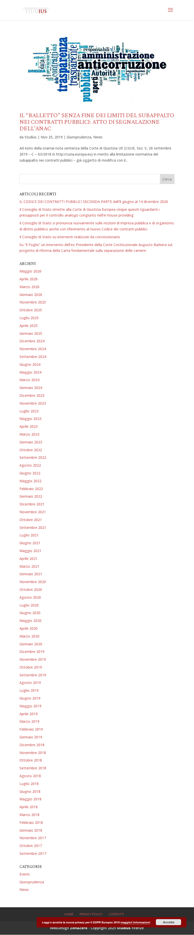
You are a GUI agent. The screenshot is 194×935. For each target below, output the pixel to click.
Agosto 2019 (30, 682)
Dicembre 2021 (31, 504)
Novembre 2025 (32, 302)
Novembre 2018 (32, 752)
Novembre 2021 (32, 511)
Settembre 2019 (32, 675)
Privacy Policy (91, 914)
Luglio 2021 (29, 535)
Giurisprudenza (79, 137)
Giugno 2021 (29, 542)
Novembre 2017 (32, 837)
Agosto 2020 (30, 597)
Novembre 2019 (32, 659)
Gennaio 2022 (30, 496)
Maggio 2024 (30, 372)
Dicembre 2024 (31, 341)
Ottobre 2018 (30, 760)
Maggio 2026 (30, 271)
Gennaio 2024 (30, 387)
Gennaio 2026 (30, 294)
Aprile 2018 (28, 806)
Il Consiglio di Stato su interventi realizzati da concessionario (69, 236)
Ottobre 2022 (30, 449)
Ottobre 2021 (30, 519)
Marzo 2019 (29, 721)
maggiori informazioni (135, 922)
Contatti (116, 914)
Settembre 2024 (32, 356)
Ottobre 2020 (30, 589)
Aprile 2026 (28, 279)
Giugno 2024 (29, 364)
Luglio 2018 (29, 783)
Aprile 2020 (28, 628)
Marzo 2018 (29, 814)
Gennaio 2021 (30, 573)
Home (68, 914)
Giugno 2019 (29, 698)
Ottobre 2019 (30, 667)
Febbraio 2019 (31, 729)
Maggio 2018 (30, 799)
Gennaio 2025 (30, 333)
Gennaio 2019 (30, 737)
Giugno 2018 (29, 791)
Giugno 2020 (29, 612)
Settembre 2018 (32, 768)
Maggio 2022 (30, 480)
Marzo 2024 (29, 379)
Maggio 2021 (30, 550)
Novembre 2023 (32, 403)
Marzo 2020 (29, 636)
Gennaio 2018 (30, 830)
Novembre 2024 (32, 348)
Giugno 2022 (29, 473)
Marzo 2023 (29, 434)
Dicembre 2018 (31, 744)
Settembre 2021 (32, 527)
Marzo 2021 (29, 566)
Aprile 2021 (28, 558)
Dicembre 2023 (31, 395)
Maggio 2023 (30, 418)
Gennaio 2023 (30, 442)
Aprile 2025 (28, 325)
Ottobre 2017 (30, 845)
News (98, 137)
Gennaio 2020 (30, 644)
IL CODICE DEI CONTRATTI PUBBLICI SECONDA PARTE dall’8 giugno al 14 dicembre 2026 (93, 201)
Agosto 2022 (30, 465)
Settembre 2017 (32, 853)
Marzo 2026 (29, 286)
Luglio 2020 (29, 605)
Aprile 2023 (28, 426)
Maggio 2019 (30, 706)
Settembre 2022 (32, 457)
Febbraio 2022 (31, 488)
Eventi (24, 874)
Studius (31, 137)
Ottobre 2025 (30, 310)
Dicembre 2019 (31, 651)
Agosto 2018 (30, 775)
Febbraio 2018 (31, 822)
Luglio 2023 (29, 411)
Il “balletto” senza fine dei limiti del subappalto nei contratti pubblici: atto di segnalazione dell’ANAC (96, 121)
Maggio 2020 (30, 620)
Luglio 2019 (29, 690)
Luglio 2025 (29, 317)
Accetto (168, 922)
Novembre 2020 (32, 581)
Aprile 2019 (28, 713)
